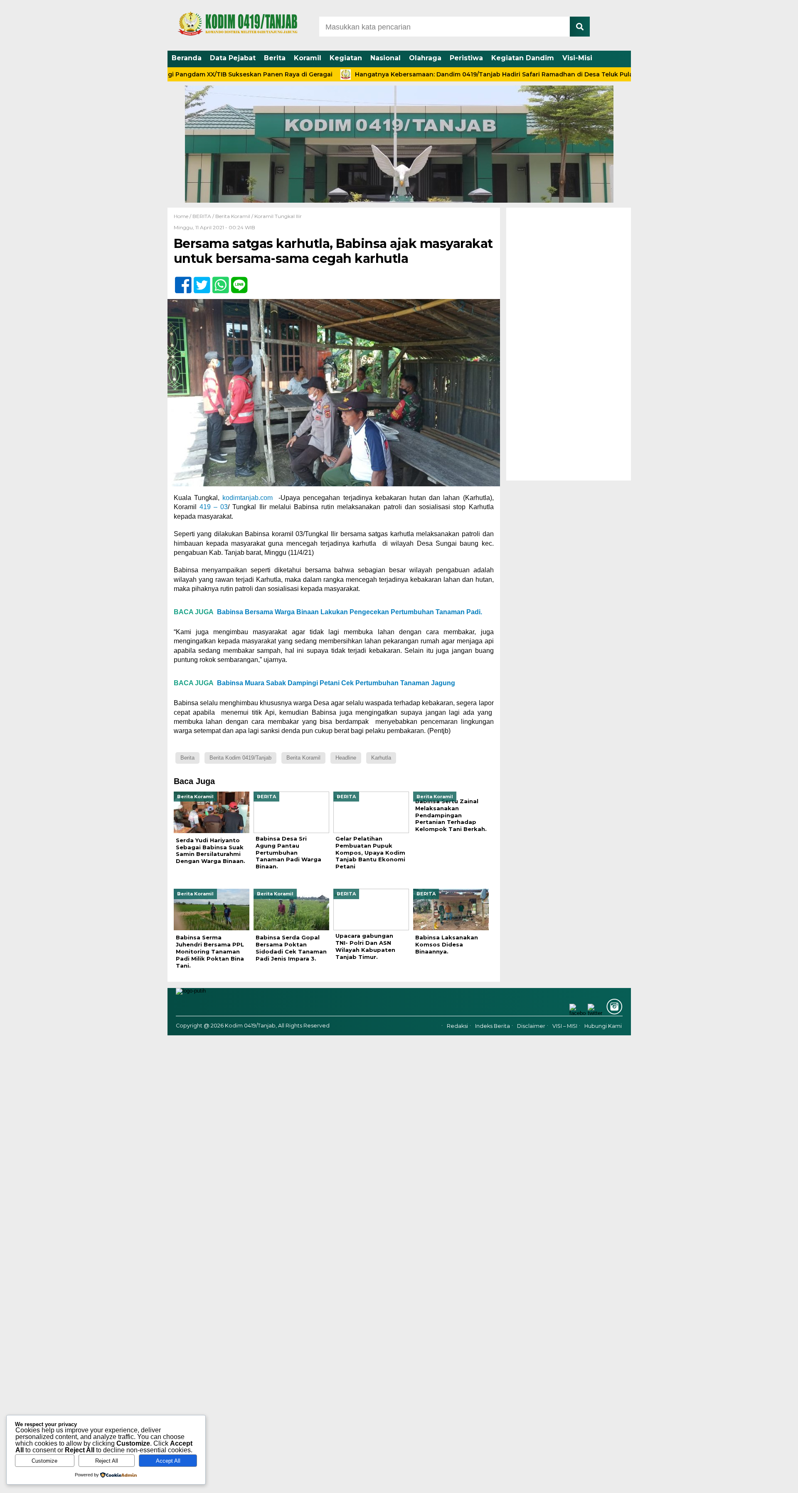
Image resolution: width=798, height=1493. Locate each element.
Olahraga (425, 58)
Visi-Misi (577, 58)
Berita (275, 58)
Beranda (187, 58)
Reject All (106, 1461)
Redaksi (457, 1026)
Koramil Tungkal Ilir (278, 216)
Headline (345, 758)
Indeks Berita (492, 1026)
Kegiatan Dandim (522, 58)
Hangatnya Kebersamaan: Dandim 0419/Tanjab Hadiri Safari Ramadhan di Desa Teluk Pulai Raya (456, 74)
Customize (44, 1461)
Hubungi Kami (603, 1026)
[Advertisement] (568, 343)
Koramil (307, 58)
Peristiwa (466, 58)
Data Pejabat (233, 58)
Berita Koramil (232, 216)
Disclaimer (531, 1026)
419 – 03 (214, 506)
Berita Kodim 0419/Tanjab (240, 758)
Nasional (385, 58)
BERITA (201, 216)
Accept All (168, 1461)
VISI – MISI (564, 1026)
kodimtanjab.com (247, 497)
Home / (183, 216)
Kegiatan (346, 58)
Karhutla (381, 758)
